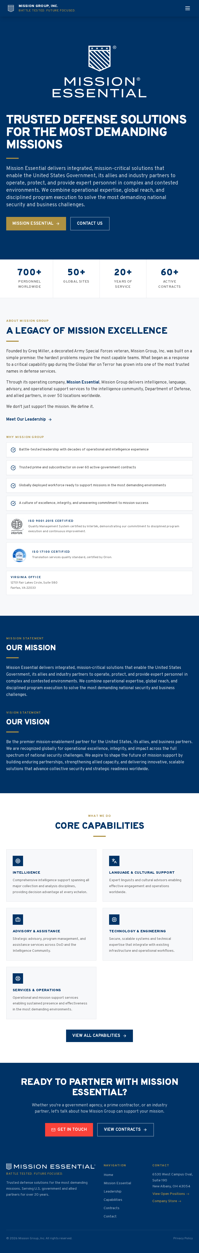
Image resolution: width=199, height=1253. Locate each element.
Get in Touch (72, 1129)
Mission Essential (33, 223)
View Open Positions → (170, 1194)
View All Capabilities (96, 1035)
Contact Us (90, 223)
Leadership (113, 1191)
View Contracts (122, 1129)
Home (108, 1175)
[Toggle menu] (187, 8)
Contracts (111, 1208)
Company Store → (166, 1201)
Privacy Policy (183, 1238)
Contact (110, 1216)
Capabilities (113, 1200)
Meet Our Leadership (26, 419)
